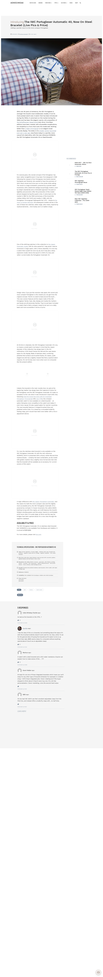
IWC (19, 589)
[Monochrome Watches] (17, 2)
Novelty (31, 589)
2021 (25, 589)
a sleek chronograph (32, 128)
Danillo (25, 628)
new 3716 (39, 399)
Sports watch (39, 589)
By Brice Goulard (23, 34)
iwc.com (38, 534)
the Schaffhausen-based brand (27, 122)
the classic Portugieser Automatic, (43, 501)
